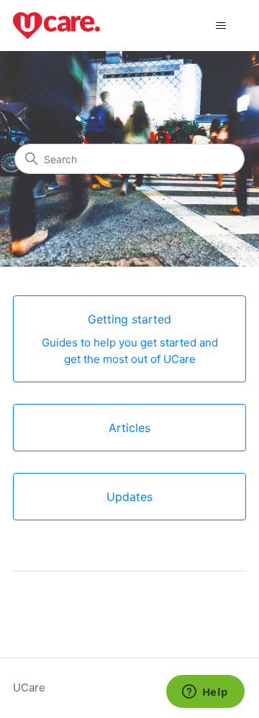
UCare (29, 687)
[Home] (56, 25)
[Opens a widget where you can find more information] (205, 693)
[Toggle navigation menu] (220, 25)
